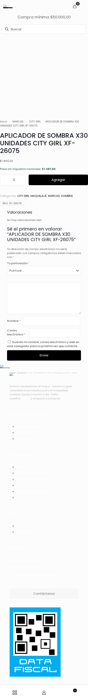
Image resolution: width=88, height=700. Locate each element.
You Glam (22, 433)
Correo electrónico (16, 332)
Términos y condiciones (32, 473)
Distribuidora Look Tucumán (35, 427)
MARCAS (18, 121)
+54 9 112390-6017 (23, 560)
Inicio (3, 121)
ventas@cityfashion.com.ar (34, 575)
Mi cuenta (22, 526)
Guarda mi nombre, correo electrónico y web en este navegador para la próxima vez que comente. (43, 344)
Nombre (14, 321)
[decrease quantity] (5, 179)
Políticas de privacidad (32, 479)
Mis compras (25, 532)
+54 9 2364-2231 (24, 567)
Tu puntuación (18, 263)
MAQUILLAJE (39, 196)
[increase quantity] (23, 179)
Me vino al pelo (26, 439)
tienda (25, 398)
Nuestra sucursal (27, 498)
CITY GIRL (35, 121)
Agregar (58, 179)
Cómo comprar (27, 467)
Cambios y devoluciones (33, 492)
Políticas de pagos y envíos (35, 485)
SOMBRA (67, 196)
